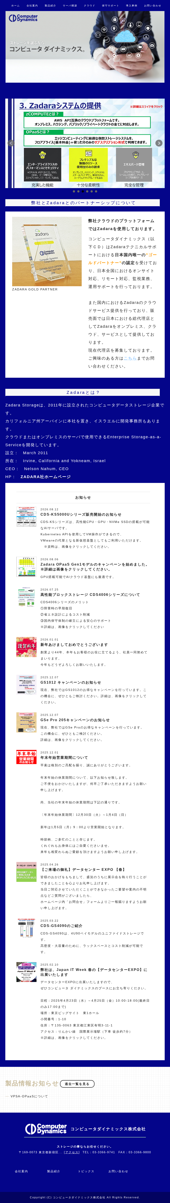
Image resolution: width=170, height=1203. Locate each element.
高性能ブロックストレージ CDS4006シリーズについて (90, 595)
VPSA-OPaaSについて (29, 1096)
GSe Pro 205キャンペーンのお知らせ (75, 720)
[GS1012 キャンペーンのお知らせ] (26, 684)
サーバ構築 (70, 5)
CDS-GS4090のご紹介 (62, 926)
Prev (11, 143)
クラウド (89, 5)
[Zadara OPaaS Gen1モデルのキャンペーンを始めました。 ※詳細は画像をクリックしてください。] (26, 566)
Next (158, 143)
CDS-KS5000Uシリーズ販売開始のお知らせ (81, 514)
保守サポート (110, 5)
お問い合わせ (152, 5)
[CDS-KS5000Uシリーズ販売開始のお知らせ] (26, 516)
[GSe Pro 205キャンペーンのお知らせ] (26, 722)
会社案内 (32, 5)
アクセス (72, 1152)
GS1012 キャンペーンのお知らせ (71, 682)
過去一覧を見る (77, 1084)
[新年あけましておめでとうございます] (26, 646)
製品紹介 (50, 5)
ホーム (15, 5)
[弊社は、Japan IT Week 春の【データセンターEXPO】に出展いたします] (26, 972)
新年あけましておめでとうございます (74, 644)
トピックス (86, 1171)
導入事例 (131, 5)
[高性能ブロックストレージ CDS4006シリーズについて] (26, 597)
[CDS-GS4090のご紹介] (26, 928)
